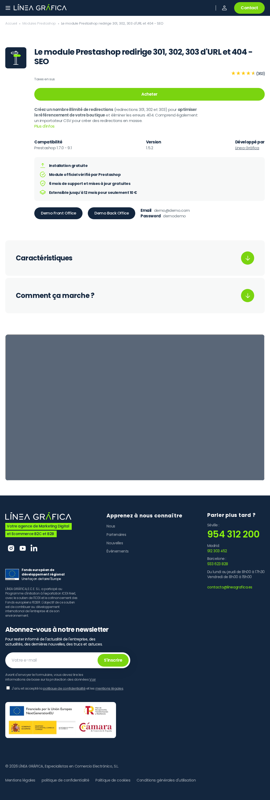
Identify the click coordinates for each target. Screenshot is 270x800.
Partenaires (116, 534)
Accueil (11, 23)
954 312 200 (233, 534)
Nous (111, 526)
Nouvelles (115, 543)
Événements (118, 551)
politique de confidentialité (64, 688)
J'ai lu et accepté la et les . (68, 688)
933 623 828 (217, 564)
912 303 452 (217, 551)
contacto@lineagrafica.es (229, 587)
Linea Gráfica (247, 148)
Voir (92, 679)
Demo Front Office (58, 213)
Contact (249, 8)
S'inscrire (113, 660)
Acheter (149, 94)
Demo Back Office (111, 213)
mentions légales (109, 688)
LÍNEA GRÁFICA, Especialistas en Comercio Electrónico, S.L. (69, 766)
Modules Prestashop (39, 23)
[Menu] (8, 8)
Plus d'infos (44, 126)
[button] (224, 8)
